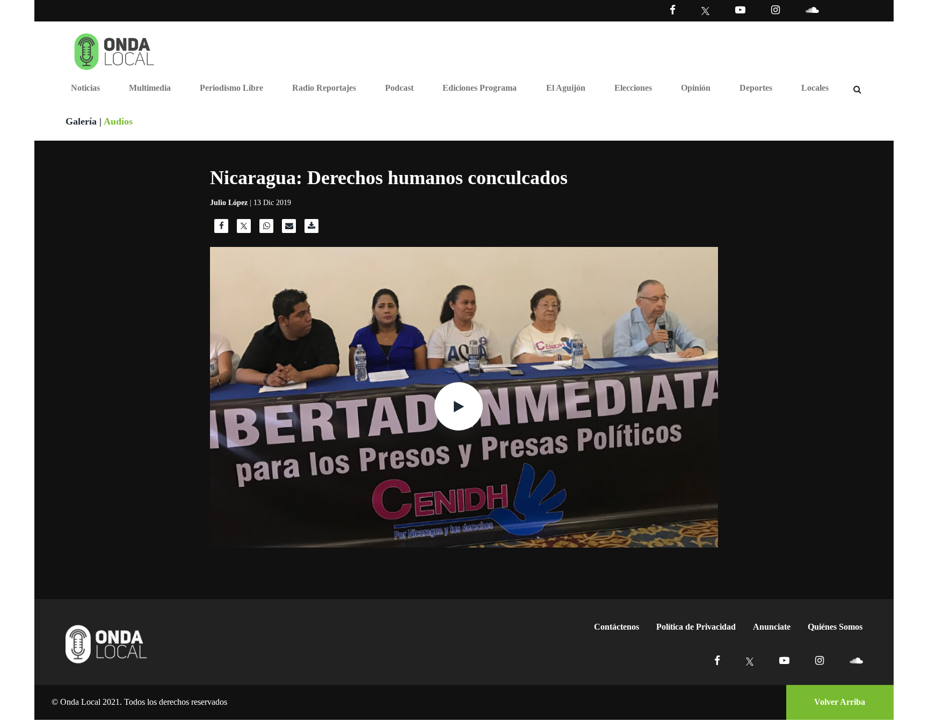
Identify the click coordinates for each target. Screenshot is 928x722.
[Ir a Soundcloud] (856, 660)
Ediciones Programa (480, 87)
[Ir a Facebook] (717, 660)
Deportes (756, 87)
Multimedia (150, 87)
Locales (815, 87)
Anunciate (772, 626)
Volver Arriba (839, 701)
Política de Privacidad (696, 626)
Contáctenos (616, 626)
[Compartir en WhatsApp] (266, 228)
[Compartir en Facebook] (221, 228)
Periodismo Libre (231, 87)
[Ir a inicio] (114, 49)
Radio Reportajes (324, 87)
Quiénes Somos (835, 626)
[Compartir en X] (244, 228)
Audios (118, 121)
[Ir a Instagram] (775, 10)
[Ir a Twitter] (705, 11)
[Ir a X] (750, 660)
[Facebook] (673, 10)
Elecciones (633, 87)
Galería (81, 121)
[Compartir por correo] (289, 228)
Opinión (696, 87)
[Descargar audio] (311, 228)
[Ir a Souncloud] (812, 10)
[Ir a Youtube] (740, 10)
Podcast (399, 87)
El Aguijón (565, 87)
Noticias (85, 87)
